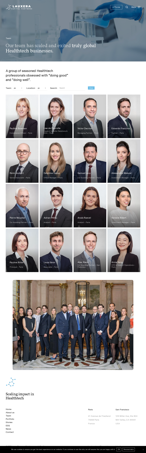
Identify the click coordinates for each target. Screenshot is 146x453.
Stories (9, 422)
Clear (91, 88)
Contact (10, 432)
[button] (135, 7)
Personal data (129, 449)
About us (10, 412)
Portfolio (10, 419)
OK (119, 449)
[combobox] (18, 88)
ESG (8, 425)
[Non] (143, 449)
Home (8, 409)
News (8, 429)
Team (8, 415)
